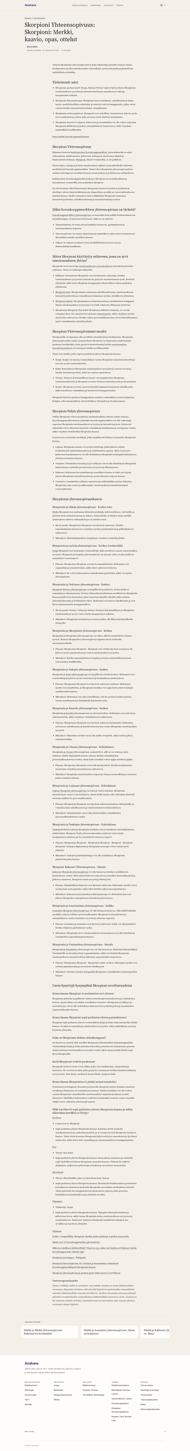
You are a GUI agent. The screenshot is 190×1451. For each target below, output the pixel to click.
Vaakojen (56, 829)
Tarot (27, 1399)
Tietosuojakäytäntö (149, 1399)
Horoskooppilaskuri (120, 1403)
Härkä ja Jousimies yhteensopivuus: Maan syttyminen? (109, 1331)
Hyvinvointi (108, 5)
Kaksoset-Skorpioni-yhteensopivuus (70, 871)
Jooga (56, 1385)
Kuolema (56, 1117)
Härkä (55, 511)
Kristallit (28, 1404)
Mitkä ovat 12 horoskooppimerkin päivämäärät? (76, 1242)
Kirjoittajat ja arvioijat (149, 1390)
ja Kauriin (69, 713)
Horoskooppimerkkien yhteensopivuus (71, 215)
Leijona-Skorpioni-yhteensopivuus (69, 790)
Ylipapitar (57, 1201)
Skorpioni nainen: (64, 301)
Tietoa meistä (146, 1385)
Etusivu (28, 18)
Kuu (54, 1146)
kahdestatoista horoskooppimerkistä (88, 152)
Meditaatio (58, 1390)
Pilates (57, 1399)
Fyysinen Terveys (90, 1390)
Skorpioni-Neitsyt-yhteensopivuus (69, 589)
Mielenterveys (89, 1385)
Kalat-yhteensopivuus (77, 674)
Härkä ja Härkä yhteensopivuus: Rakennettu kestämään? (43, 1331)
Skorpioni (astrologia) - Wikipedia (69, 1257)
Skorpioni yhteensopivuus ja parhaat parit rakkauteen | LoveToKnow (86, 1272)
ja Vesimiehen (70, 949)
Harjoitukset (96, 5)
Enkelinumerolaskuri (120, 1385)
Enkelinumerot (31, 1385)
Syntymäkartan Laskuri (122, 1398)
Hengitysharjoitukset (63, 1395)
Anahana (30, 5)
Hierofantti (57, 1172)
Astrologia (29, 1390)
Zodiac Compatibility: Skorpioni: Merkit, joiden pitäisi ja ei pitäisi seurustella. (90, 1236)
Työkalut (119, 5)
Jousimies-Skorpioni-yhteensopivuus (71, 910)
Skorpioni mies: (63, 292)
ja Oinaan (69, 751)
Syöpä (55, 550)
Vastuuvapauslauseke (150, 1409)
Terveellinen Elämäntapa (93, 1395)
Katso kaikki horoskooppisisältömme (70, 136)
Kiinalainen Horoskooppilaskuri (120, 1410)
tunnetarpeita (104, 313)
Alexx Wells (32, 46)
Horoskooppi (39, 18)
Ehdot (143, 1404)
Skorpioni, (81, 159)
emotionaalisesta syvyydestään (94, 266)
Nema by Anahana (80, 5)
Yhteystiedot (146, 1395)
